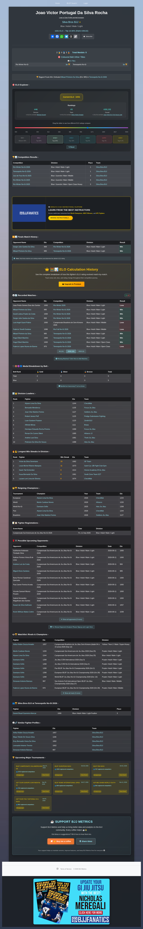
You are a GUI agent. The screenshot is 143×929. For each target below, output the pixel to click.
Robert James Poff (32, 416)
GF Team (87, 461)
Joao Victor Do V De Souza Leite (113, 115)
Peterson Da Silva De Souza (35, 442)
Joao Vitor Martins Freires (34, 412)
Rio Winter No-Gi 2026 (21, 167)
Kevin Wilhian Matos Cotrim (23, 612)
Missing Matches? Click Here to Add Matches (72, 359)
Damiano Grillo (42, 506)
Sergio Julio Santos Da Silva (23, 247)
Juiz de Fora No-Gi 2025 (22, 176)
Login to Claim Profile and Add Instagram (71, 17)
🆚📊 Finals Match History (25, 237)
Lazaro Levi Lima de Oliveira (29, 479)
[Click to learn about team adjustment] (80, 22)
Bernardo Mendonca (32, 408)
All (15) (61, 351)
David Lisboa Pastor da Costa (24, 314)
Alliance (99, 502)
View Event (45, 775)
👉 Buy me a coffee (62, 841)
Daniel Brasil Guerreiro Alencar (24, 713)
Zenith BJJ (88, 420)
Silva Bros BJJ (70, 22)
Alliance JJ (88, 433)
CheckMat (88, 403)
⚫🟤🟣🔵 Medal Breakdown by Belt (30, 366)
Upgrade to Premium (72, 284)
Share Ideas (87, 841)
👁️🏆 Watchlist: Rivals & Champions (30, 634)
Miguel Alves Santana (21, 571)
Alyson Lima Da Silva (33, 403)
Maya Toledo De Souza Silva (24, 737)
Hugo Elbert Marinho (20, 338)
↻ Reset (71, 147)
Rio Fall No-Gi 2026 (60, 329)
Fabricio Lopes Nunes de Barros (25, 346)
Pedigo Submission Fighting (94, 416)
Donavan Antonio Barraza (22, 681)
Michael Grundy (41, 115)
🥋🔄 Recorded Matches (24, 295)
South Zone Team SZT (92, 474)
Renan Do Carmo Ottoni (34, 433)
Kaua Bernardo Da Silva (28, 474)
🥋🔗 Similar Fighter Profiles (26, 723)
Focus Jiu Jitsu (89, 408)
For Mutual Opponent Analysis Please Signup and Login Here (72, 627)
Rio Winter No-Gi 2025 (21, 180)
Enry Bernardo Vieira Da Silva (24, 741)
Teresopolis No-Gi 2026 (22, 171)
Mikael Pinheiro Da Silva (22, 251)
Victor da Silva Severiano (28, 461)
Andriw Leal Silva (31, 438)
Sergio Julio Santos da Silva (23, 318)
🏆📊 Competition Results (25, 157)
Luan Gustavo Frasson (33, 420)
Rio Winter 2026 (59, 305)
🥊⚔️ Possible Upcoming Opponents (30, 541)
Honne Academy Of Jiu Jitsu (94, 470)
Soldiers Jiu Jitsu (90, 412)
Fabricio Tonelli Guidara (22, 329)
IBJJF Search (72, 3)
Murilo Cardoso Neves (45, 502)
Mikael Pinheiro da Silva (22, 310)
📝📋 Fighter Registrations (25, 523)
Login (86, 3)
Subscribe (89, 36)
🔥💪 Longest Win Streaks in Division (31, 451)
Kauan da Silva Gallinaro (22, 605)
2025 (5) (81, 351)
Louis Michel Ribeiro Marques (30, 466)
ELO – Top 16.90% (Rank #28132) (71, 31)
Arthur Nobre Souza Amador (23, 644)
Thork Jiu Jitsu (89, 438)
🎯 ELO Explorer (20, 85)
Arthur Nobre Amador (77, 115)
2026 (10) (71, 351)
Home (57, 3)
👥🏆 (35, 703)
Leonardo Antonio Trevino (22, 745)
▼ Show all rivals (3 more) (71, 693)
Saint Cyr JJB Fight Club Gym (95, 466)
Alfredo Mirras (30, 425)
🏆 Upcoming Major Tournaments (29, 757)
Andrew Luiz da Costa (21, 564)
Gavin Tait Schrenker (27, 470)
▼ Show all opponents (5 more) (71, 619)
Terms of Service (66, 869)
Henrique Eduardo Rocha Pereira (37, 429)
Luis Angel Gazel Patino (22, 322)
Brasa (86, 425)
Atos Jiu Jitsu (89, 442)
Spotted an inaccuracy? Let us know (72, 386)
